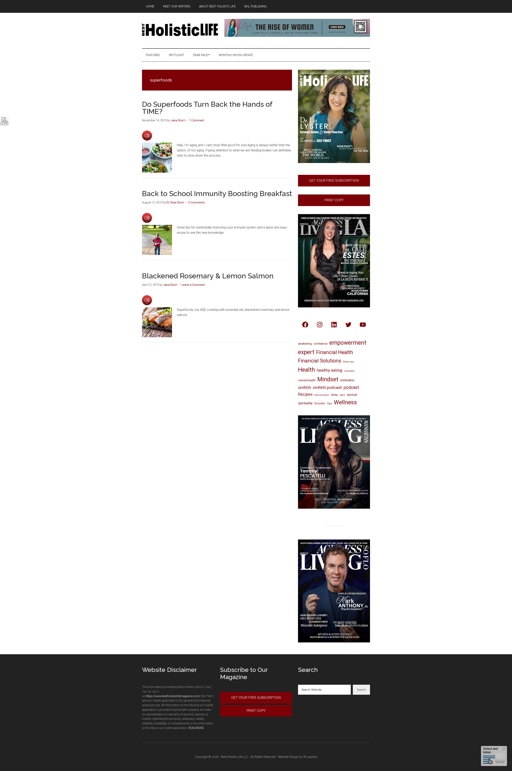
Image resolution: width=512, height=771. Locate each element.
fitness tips (348, 361)
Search (361, 689)
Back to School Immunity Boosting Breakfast (217, 193)
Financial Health (334, 352)
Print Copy (334, 200)
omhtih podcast (327, 387)
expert (306, 352)
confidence (321, 343)
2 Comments (196, 202)
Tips (329, 403)
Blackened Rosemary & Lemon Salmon (208, 276)
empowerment (347, 342)
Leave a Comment (193, 284)
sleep (334, 394)
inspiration (349, 371)
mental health (307, 380)
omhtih (304, 387)
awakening (305, 343)
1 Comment (196, 120)
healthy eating (329, 370)
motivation (347, 380)
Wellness (345, 402)
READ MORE (196, 728)
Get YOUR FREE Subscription (256, 698)
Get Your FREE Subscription (334, 180)
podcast (351, 387)
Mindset (327, 379)
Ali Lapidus (310, 756)
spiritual (352, 395)
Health (306, 369)
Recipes (305, 394)
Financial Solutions (319, 361)
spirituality (305, 403)
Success (319, 403)
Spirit (342, 395)
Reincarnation (321, 395)
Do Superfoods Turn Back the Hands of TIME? (207, 108)
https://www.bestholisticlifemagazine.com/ (173, 696)
